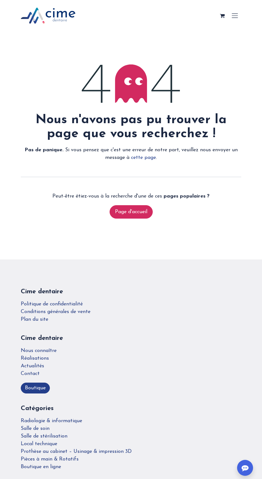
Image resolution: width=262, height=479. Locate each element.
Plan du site (34, 319)
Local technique (39, 443)
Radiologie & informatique (51, 420)
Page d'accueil (131, 211)
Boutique (35, 388)
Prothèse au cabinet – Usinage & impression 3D (76, 451)
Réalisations (35, 358)
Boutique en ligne (41, 466)
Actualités (32, 366)
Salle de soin (35, 428)
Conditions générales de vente (55, 311)
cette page (143, 157)
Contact (30, 373)
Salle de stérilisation (44, 436)
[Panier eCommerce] (222, 15)
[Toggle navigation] (234, 15)
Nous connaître (39, 350)
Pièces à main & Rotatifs (50, 459)
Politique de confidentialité (52, 304)
